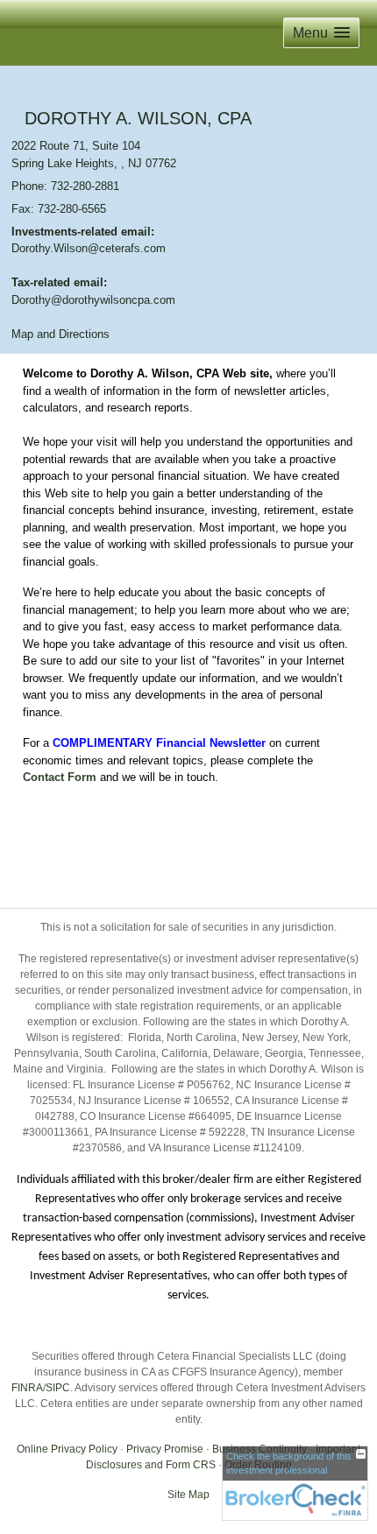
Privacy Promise (164, 1449)
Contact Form (59, 777)
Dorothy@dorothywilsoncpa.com (93, 299)
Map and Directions (60, 334)
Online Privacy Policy (67, 1449)
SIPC (58, 1388)
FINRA (27, 1388)
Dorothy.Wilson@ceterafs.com (88, 248)
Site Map (188, 1494)
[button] (321, 33)
